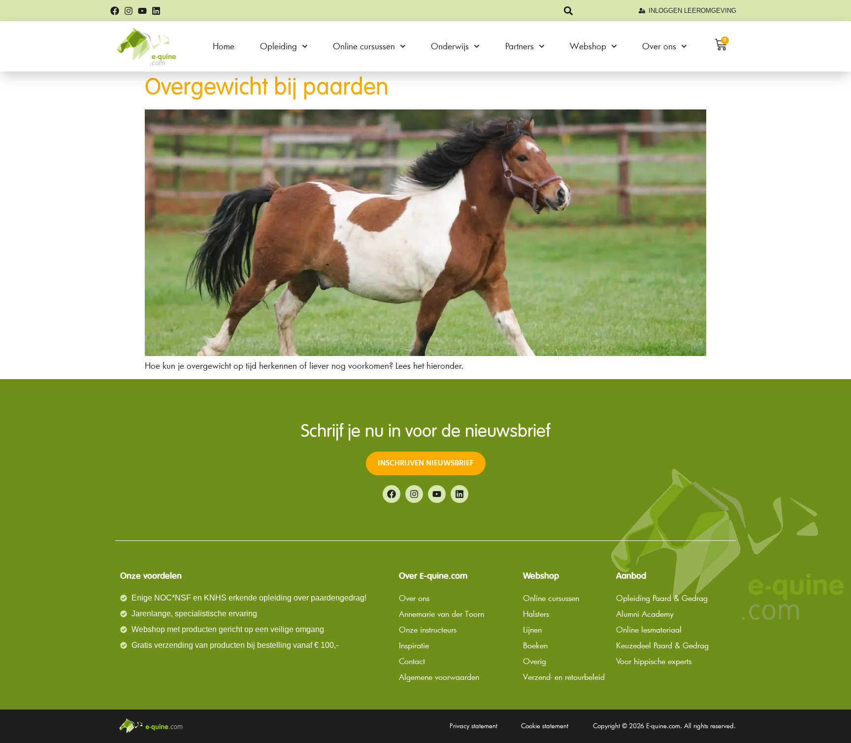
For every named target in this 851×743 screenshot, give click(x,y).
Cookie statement (544, 725)
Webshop (588, 46)
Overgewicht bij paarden (267, 88)
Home (223, 46)
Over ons (659, 46)
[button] (568, 10)
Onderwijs (450, 46)
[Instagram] (128, 10)
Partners (519, 46)
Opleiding (278, 46)
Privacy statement (473, 725)
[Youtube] (142, 10)
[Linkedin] (156, 10)
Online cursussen (364, 46)
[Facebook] (114, 10)
